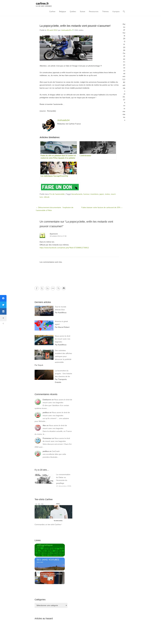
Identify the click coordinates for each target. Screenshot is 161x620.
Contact (64, 288)
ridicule (46, 197)
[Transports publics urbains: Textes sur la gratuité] (50, 584)
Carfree (52, 11)
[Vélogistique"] (50, 556)
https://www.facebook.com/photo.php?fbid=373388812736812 (64, 248)
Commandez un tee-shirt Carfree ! (48, 524)
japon (101, 194)
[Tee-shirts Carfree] (53, 522)
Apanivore (54, 234)
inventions (94, 194)
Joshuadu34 (66, 30)
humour (86, 194)
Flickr (53, 288)
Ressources (93, 11)
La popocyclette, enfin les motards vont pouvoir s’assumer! (75, 25)
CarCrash (56, 451)
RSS (58, 288)
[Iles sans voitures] (50, 570)
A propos (115, 11)
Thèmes (105, 11)
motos (107, 194)
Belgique (62, 11)
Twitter (42, 288)
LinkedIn (47, 288)
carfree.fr (42, 3)
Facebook (37, 288)
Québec (73, 11)
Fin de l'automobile (57, 194)
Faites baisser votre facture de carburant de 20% (102, 207)
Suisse (82, 11)
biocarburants (76, 194)
